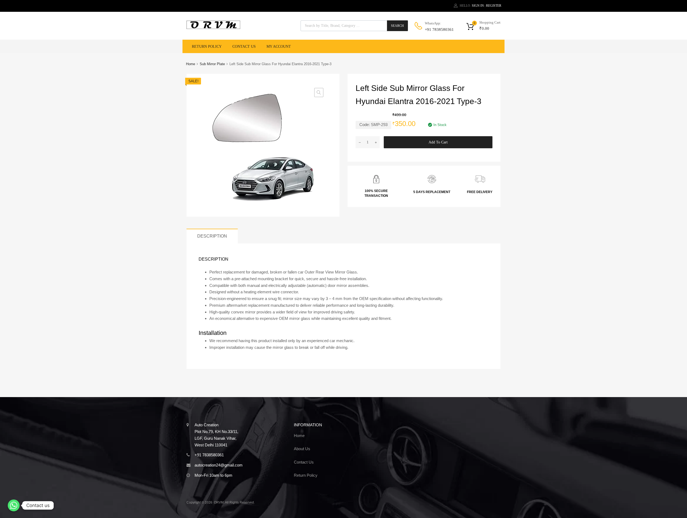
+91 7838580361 (438, 29)
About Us (302, 448)
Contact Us (244, 47)
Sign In (478, 6)
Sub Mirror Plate (212, 64)
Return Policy (207, 47)
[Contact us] (14, 505)
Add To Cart (438, 142)
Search (397, 26)
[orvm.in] (213, 27)
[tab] (212, 236)
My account (278, 47)
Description (212, 236)
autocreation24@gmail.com (219, 465)
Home (190, 64)
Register (493, 6)
